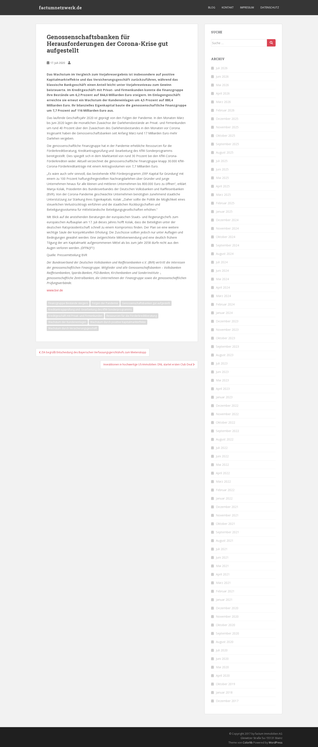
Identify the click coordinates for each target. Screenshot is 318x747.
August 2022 (224, 439)
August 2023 (224, 355)
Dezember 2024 (227, 220)
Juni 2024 (222, 270)
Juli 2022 (222, 448)
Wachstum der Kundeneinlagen (67, 322)
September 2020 (227, 633)
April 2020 (223, 675)
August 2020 (224, 642)
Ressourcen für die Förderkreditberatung (131, 316)
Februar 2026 (225, 110)
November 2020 (227, 616)
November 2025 (227, 127)
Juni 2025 (222, 169)
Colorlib (248, 742)
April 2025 (223, 186)
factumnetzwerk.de (60, 7)
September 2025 (227, 144)
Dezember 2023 (227, 321)
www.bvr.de (55, 290)
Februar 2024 (225, 304)
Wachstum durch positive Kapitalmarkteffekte (118, 322)
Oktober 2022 (225, 422)
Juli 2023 (222, 363)
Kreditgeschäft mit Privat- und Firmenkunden (75, 316)
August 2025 (224, 152)
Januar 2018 (224, 692)
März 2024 (223, 296)
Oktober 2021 (225, 524)
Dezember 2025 (227, 119)
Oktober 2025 (225, 135)
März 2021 (223, 583)
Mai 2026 (222, 85)
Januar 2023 (224, 397)
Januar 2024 (224, 313)
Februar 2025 (225, 203)
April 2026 (223, 93)
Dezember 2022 (227, 405)
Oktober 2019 (225, 684)
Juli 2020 (222, 650)
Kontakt (228, 7)
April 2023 (223, 389)
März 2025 (223, 195)
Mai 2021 (222, 566)
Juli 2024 (222, 262)
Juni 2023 (222, 372)
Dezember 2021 (227, 507)
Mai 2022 (222, 465)
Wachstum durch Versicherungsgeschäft (72, 328)
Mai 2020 (222, 667)
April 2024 (223, 287)
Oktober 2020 (225, 625)
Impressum (247, 7)
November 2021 (227, 515)
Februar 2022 (225, 490)
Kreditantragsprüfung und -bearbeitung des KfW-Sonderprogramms (90, 309)
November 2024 (227, 228)
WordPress (275, 742)
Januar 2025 (224, 211)
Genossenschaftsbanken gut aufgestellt (146, 303)
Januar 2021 (224, 600)
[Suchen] (271, 43)
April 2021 (223, 574)
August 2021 (224, 540)
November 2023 (227, 330)
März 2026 (223, 102)
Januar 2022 (224, 498)
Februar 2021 (225, 591)
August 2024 (224, 254)
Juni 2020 (222, 659)
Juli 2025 (222, 161)
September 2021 (227, 532)
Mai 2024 (222, 279)
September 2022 (227, 431)
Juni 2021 (222, 557)
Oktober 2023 (225, 338)
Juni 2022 (222, 456)
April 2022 (223, 473)
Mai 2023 (222, 380)
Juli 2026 (222, 68)
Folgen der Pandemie (105, 303)
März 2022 (223, 481)
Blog (211, 7)
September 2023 (227, 346)
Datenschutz (269, 7)
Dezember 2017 (227, 701)
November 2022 (227, 414)
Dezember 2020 (227, 608)
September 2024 (227, 245)
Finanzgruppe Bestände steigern (68, 303)
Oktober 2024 (225, 237)
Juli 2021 (222, 549)
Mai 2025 (222, 178)
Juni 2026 (222, 76)
